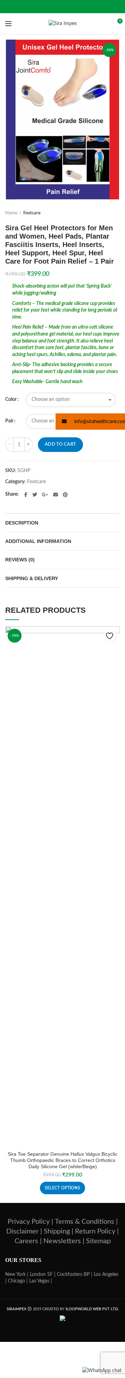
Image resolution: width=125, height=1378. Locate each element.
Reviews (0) (20, 559)
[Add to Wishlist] (110, 636)
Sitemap (98, 1241)
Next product (116, 213)
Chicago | (18, 1281)
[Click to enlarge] (17, 187)
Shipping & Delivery (31, 578)
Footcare (32, 213)
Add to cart (60, 444)
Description (21, 523)
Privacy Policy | (30, 1221)
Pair (9, 421)
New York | (16, 1274)
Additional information (38, 541)
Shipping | (58, 1231)
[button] (90, 421)
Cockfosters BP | (74, 1274)
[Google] (45, 494)
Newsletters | (63, 1241)
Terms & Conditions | (86, 1221)
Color (11, 399)
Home (11, 213)
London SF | (43, 1274)
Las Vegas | (40, 1281)
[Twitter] (35, 494)
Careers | (28, 1241)
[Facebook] (26, 494)
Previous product (102, 213)
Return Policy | (97, 1231)
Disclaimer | (24, 1231)
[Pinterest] (65, 494)
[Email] (55, 494)
